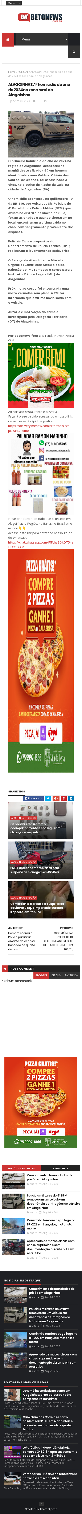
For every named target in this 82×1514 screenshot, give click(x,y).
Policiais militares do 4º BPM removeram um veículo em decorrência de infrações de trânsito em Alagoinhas (53, 1201)
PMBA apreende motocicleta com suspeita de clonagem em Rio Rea (34, 870)
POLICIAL (23, 72)
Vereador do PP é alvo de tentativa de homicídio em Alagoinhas (50, 1476)
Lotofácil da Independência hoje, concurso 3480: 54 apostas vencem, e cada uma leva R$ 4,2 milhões (50, 1451)
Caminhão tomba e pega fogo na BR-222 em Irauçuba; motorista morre (51, 1224)
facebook (71, 975)
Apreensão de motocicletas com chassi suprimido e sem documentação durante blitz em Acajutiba (51, 1247)
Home (12, 72)
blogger (41, 975)
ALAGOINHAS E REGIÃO (23, 818)
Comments (61, 1168)
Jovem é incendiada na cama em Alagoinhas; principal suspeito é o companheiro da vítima (47, 1395)
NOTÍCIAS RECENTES (21, 1168)
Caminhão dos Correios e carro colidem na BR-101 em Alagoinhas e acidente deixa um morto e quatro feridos (48, 1423)
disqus (56, 975)
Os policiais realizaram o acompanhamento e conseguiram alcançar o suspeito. (35, 828)
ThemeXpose (48, 1509)
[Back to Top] (41, 1504)
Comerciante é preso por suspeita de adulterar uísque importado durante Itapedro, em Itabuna (37, 908)
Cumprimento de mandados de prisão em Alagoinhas (49, 1177)
